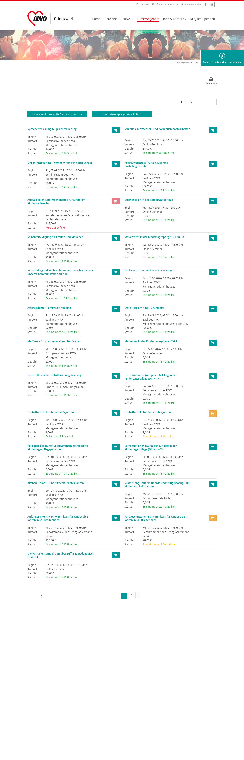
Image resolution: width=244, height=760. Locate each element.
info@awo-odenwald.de (166, 4)
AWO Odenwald (182, 62)
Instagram (212, 4)
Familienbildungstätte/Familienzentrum (57, 114)
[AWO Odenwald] (51, 18)
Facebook (205, 4)
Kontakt (145, 4)
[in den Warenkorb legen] (116, 130)
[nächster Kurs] (42, 596)
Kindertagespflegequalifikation (122, 114)
